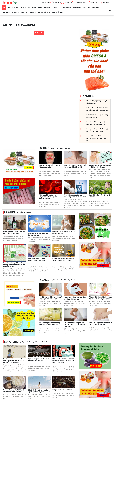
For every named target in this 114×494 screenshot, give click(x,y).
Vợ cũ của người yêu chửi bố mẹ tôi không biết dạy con (39, 360)
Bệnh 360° (47, 8)
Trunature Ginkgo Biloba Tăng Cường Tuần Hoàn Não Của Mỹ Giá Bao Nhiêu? (14, 264)
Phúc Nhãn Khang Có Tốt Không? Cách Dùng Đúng (36, 259)
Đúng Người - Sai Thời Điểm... (62, 390)
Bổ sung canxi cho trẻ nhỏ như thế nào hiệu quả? (38, 234)
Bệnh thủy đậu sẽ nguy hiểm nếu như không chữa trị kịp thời (75, 166)
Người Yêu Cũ (26, 342)
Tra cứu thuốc (12, 8)
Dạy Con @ (71, 280)
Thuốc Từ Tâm (25, 8)
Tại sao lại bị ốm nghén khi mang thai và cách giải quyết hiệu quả (100, 298)
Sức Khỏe (20, 212)
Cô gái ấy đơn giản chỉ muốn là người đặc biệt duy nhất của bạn (39, 391)
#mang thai (68, 3)
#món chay (57, 3)
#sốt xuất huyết (81, 3)
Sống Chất (86, 8)
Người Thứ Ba (36, 342)
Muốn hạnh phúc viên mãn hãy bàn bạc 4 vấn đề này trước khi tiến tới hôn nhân (63, 360)
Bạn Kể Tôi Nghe (44, 12)
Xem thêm (38, 33)
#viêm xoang (45, 3)
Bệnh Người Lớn (65, 148)
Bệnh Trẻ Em (55, 148)
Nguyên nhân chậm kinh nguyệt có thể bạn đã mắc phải (100, 166)
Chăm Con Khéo (62, 280)
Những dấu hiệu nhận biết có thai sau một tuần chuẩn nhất (100, 324)
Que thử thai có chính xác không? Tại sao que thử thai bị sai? (50, 298)
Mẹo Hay (24, 12)
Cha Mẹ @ (6, 12)
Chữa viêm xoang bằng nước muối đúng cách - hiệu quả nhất (75, 196)
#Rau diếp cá (106, 3)
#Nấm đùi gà (94, 3)
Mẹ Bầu (53, 280)
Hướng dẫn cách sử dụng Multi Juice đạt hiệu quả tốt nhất (63, 259)
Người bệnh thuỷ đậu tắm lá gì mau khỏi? (99, 196)
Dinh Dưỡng (27, 212)
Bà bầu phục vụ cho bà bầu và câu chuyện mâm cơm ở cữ (13, 391)
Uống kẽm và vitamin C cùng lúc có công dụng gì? (63, 232)
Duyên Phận (45, 342)
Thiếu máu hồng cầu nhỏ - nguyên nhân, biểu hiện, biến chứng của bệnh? (48, 197)
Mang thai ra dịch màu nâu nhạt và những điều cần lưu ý (75, 298)
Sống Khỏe (67, 8)
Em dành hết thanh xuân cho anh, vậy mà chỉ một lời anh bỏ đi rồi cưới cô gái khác (13, 360)
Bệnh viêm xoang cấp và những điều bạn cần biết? (49, 166)
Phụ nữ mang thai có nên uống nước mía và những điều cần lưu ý (50, 324)
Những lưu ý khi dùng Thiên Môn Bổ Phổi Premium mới (14, 232)
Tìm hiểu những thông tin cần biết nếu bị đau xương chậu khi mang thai (74, 324)
